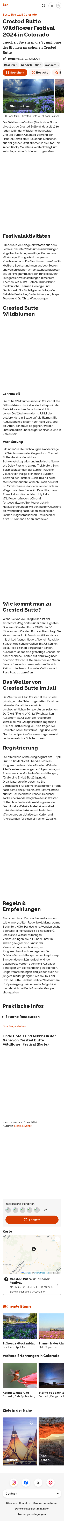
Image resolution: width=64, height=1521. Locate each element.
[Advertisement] (32, 189)
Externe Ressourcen (22, 1017)
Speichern (17, 72)
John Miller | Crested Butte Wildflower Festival (33, 116)
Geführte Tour (30, 65)
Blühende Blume (17, 1306)
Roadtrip (9, 65)
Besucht (42, 72)
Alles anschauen (21, 106)
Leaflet (27, 1273)
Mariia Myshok (23, 1125)
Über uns (11, 1503)
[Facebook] (26, 1482)
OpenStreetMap (41, 1273)
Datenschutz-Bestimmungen (32, 1508)
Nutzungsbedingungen (32, 1514)
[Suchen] (43, 5)
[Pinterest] (50, 1482)
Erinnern (35, 1219)
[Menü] (54, 5)
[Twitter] (38, 1482)
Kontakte (24, 1503)
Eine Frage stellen (14, 1026)
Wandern (50, 65)
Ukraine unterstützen (45, 1503)
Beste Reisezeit (20, 14)
